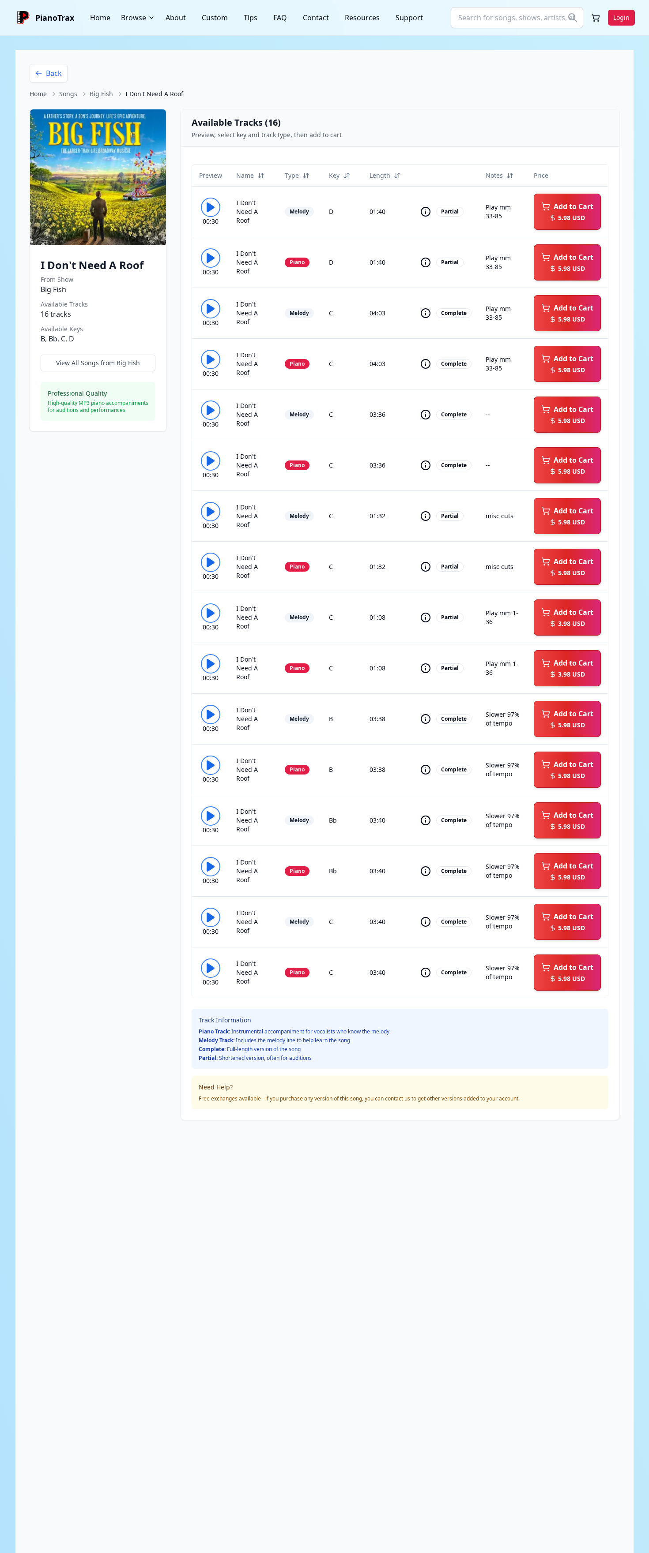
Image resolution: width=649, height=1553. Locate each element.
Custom (215, 17)
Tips (250, 17)
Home (100, 17)
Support (409, 17)
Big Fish (101, 94)
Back (54, 73)
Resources (362, 17)
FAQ (280, 17)
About (176, 17)
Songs (68, 94)
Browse (133, 17)
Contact (316, 17)
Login (621, 17)
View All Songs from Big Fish (98, 363)
